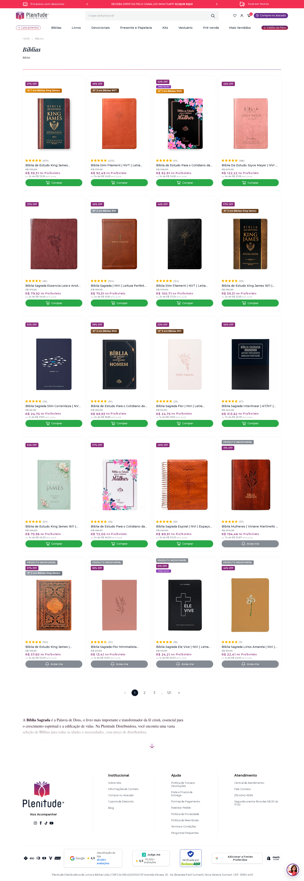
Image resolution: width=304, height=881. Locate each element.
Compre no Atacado (121, 795)
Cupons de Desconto (121, 801)
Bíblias (56, 28)
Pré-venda (211, 28)
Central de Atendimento (249, 782)
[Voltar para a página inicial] (32, 15)
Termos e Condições (183, 826)
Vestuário (185, 28)
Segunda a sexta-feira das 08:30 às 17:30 (256, 803)
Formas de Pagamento (185, 801)
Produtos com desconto (48, 4)
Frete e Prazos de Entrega (182, 794)
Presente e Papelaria (136, 28)
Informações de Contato (123, 789)
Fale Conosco (242, 789)
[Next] (217, 4)
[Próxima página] (179, 692)
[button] (56, 27)
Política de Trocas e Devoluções (183, 784)
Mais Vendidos (240, 28)
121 (169, 693)
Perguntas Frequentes (185, 832)
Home (26, 38)
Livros (76, 28)
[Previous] (87, 4)
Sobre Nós (114, 782)
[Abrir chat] (293, 870)
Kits (165, 28)
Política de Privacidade (185, 814)
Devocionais (100, 28)
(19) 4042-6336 (243, 795)
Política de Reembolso (185, 820)
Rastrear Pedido (258, 4)
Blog (111, 807)
